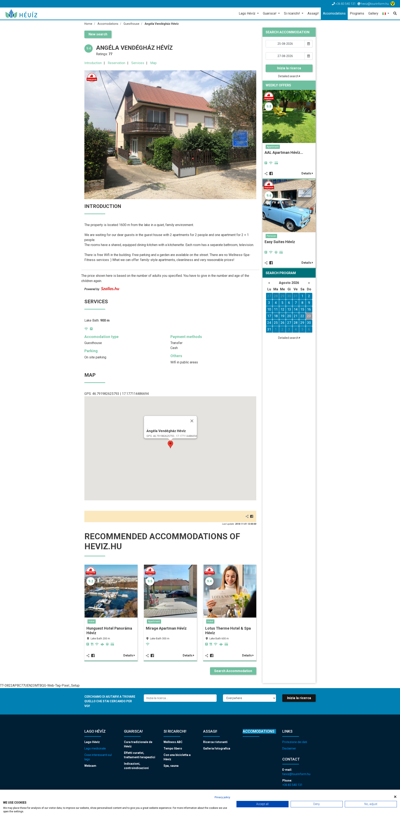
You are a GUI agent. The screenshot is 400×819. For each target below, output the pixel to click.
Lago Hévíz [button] (247, 13)
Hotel (92, 621)
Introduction (93, 63)
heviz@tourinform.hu (296, 774)
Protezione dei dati (294, 742)
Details (128, 655)
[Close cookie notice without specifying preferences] (395, 797)
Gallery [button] (373, 13)
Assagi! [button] (313, 13)
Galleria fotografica (216, 748)
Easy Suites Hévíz (280, 242)
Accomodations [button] (334, 13)
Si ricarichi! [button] (292, 13)
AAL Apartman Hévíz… (284, 152)
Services (137, 63)
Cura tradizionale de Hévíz (138, 744)
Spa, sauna (171, 765)
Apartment (154, 621)
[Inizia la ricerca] (394, 13)
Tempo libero (173, 748)
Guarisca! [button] (270, 13)
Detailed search (288, 76)
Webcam (90, 765)
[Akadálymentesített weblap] (393, 3)
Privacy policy (222, 797)
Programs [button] (357, 13)
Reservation (116, 63)
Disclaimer (289, 748)
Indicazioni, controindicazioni (136, 766)
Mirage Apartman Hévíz (166, 628)
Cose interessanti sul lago (98, 757)
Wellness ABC (173, 742)
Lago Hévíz (92, 742)
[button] (385, 13)
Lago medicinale (95, 748)
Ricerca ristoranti (215, 742)
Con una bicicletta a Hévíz (177, 757)
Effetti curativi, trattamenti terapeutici (139, 755)
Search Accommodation (233, 671)
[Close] (192, 421)
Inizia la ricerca (289, 68)
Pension (271, 236)
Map (153, 63)
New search (98, 34)
